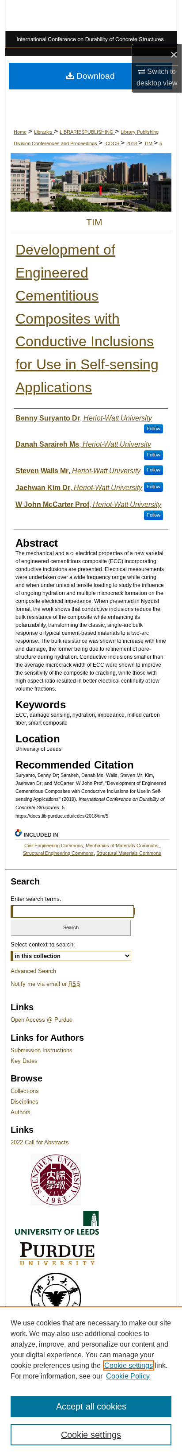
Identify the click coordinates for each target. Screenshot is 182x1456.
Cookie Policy (128, 1376)
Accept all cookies (91, 1406)
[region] (91, 1381)
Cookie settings (128, 1365)
